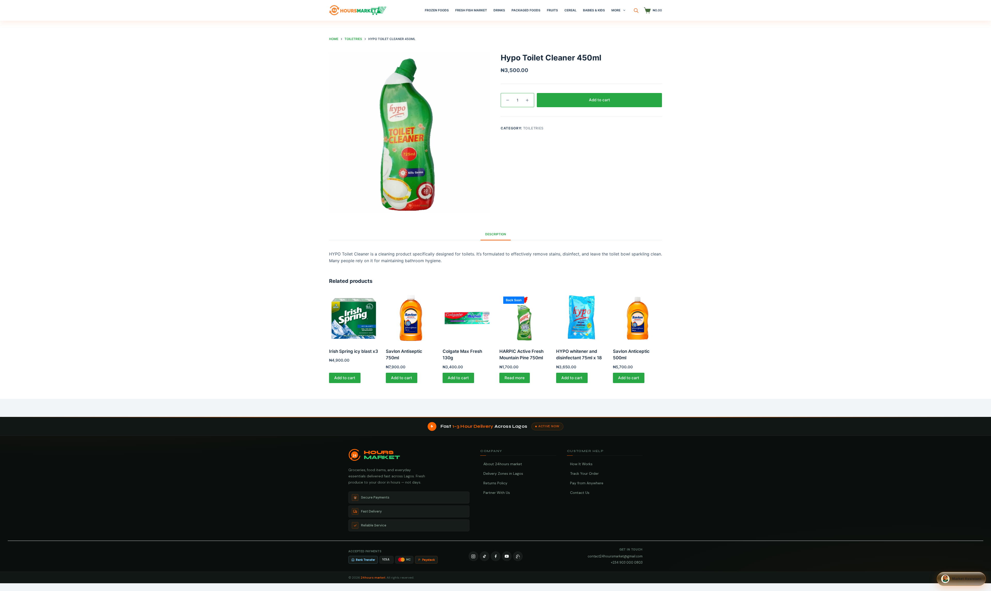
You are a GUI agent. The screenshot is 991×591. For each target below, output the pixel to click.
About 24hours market (502, 464)
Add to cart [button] (344, 377)
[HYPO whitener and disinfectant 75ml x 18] (580, 317)
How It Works (581, 464)
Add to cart (599, 99)
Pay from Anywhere (586, 483)
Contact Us (579, 492)
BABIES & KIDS (594, 10)
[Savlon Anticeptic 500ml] (637, 317)
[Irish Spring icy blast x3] (353, 317)
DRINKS (499, 10)
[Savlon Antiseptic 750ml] (410, 317)
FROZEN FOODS (437, 10)
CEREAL (570, 10)
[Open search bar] (636, 10)
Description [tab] (495, 234)
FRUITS (552, 10)
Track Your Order (584, 473)
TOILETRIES (533, 128)
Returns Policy (495, 483)
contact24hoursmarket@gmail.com (615, 556)
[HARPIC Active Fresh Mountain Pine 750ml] (523, 317)
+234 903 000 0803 (627, 562)
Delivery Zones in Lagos (503, 473)
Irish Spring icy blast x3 (353, 351)
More (615, 10)
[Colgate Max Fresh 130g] (467, 317)
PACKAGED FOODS (526, 10)
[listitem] (473, 556)
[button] (961, 579)
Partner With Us (496, 492)
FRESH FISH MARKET (471, 10)
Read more (515, 377)
